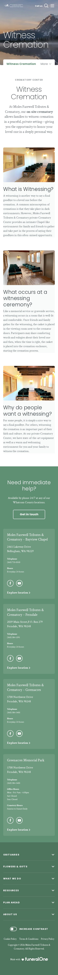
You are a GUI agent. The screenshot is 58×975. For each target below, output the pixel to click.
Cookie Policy (10, 939)
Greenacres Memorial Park (25, 760)
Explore (17, 592)
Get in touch (29, 514)
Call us (39, 6)
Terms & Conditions (28, 939)
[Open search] (46, 5)
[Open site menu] (52, 5)
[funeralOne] (36, 959)
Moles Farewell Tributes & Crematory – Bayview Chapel (27, 537)
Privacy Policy (47, 939)
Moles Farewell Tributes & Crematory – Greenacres (25, 687)
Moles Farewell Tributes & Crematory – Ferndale (25, 612)
